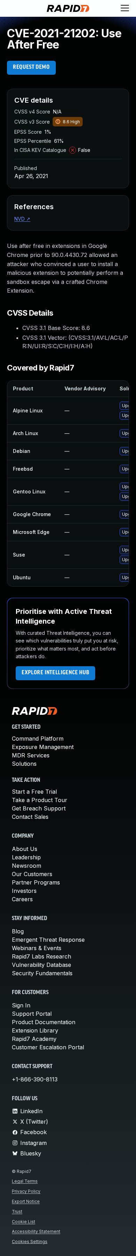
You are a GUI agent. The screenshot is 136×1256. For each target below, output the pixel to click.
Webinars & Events (36, 948)
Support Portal (32, 1013)
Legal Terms (25, 1181)
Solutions (24, 763)
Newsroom (26, 865)
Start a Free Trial (34, 791)
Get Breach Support (39, 808)
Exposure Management (43, 746)
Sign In (21, 1005)
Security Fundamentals (42, 973)
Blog (18, 931)
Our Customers (32, 874)
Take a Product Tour (39, 799)
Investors (24, 890)
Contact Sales (30, 816)
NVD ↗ (22, 219)
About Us (24, 848)
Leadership (26, 857)
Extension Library (35, 1030)
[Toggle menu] (125, 8)
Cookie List (23, 1221)
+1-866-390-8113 (35, 1079)
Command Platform (37, 738)
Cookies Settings (29, 1241)
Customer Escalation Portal (48, 1047)
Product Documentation (43, 1022)
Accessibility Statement (36, 1231)
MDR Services (31, 755)
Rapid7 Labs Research (41, 956)
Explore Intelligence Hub (55, 673)
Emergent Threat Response (48, 939)
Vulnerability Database (41, 964)
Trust (17, 1211)
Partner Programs (36, 882)
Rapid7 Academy (34, 1038)
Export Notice (26, 1201)
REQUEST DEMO (31, 67)
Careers (22, 899)
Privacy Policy (26, 1191)
